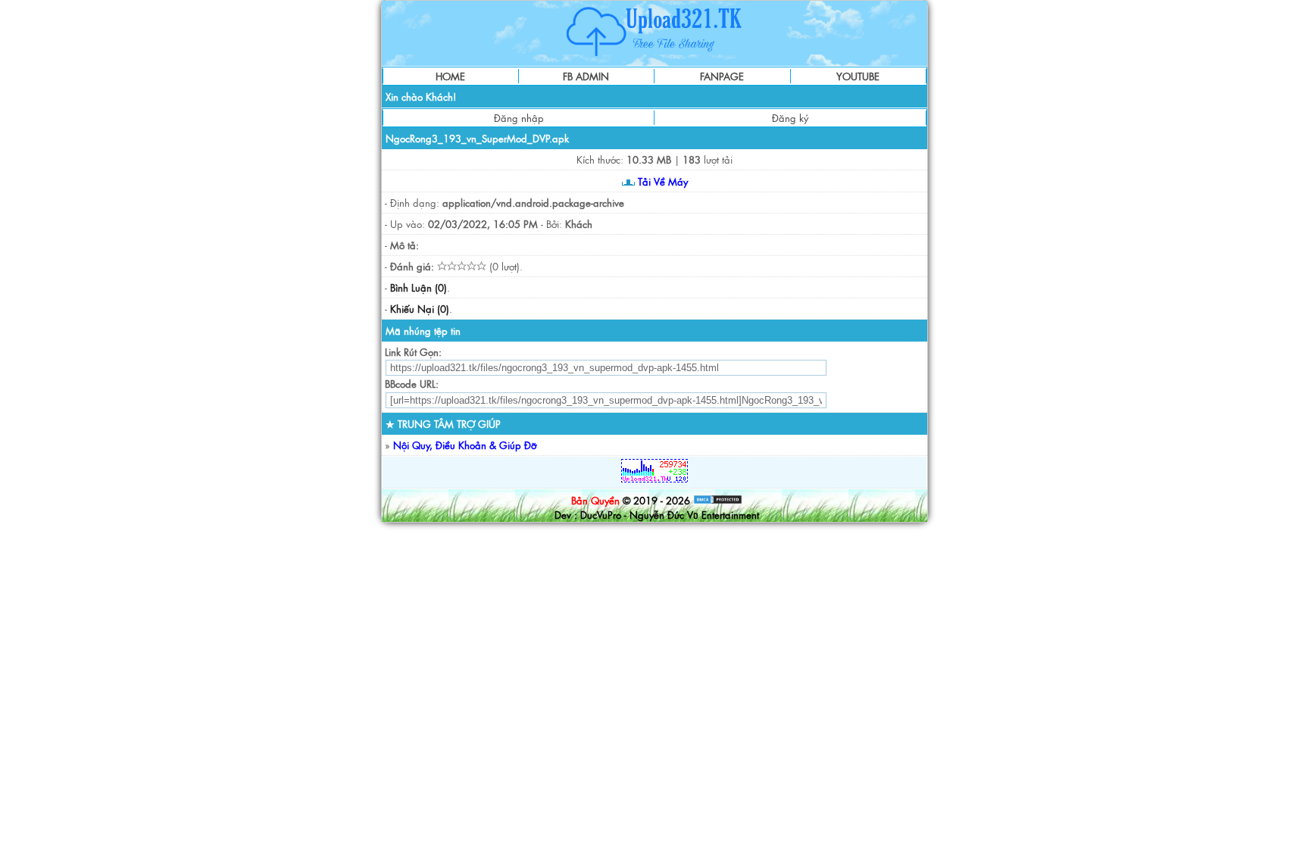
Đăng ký (790, 118)
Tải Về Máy (661, 181)
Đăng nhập (519, 118)
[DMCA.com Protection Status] (717, 500)
